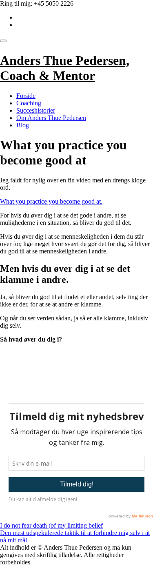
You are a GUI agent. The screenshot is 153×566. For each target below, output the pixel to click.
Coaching (28, 103)
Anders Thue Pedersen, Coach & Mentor (64, 68)
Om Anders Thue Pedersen (51, 117)
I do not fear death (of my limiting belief (51, 525)
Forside (25, 95)
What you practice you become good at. (51, 201)
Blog (22, 125)
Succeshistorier (35, 110)
